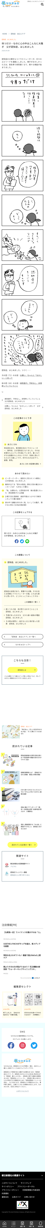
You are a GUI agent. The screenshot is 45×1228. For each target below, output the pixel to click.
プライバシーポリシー (10, 1190)
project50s (6, 1009)
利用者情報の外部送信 (31, 1190)
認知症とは (22, 670)
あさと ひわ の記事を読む (29, 464)
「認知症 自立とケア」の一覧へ (23, 636)
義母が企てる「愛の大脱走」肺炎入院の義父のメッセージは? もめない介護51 (23, 485)
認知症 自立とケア (26, 726)
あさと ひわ (12, 444)
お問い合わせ (29, 1197)
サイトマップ (26, 1183)
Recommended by (26, 978)
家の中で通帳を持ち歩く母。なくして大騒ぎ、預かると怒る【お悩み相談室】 (23, 503)
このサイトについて (22, 1091)
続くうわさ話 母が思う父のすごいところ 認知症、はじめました (23, 610)
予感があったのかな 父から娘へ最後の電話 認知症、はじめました (23, 616)
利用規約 (5, 1193)
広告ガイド (16, 1197)
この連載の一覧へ (31, 602)
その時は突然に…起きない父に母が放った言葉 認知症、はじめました (23, 622)
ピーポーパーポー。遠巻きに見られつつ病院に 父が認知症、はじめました (23, 479)
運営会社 (5, 1197)
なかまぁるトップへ (23, 644)
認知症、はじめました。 (9, 39)
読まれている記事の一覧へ (22, 845)
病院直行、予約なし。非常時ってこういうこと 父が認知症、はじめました (23, 400)
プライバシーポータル (26, 1186)
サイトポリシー (8, 1186)
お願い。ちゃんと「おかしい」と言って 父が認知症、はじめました (22, 407)
